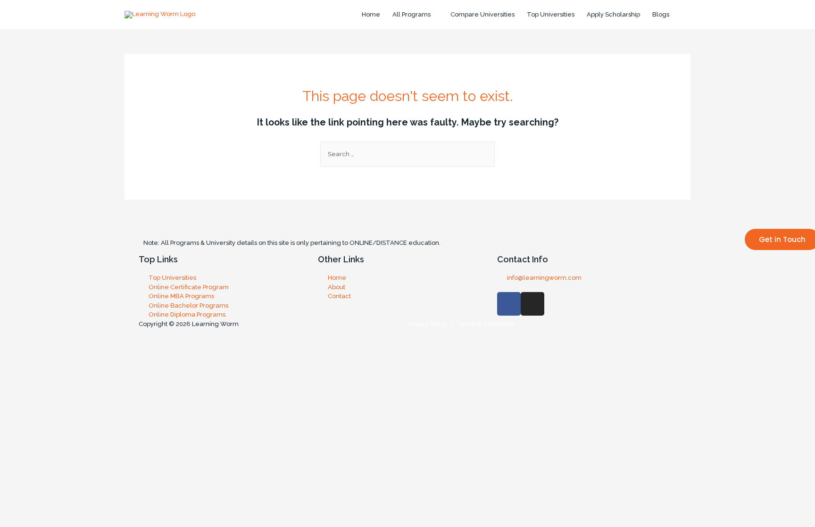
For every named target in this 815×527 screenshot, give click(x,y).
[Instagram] (532, 304)
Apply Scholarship (613, 14)
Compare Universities (482, 14)
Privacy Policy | (430, 323)
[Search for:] (407, 154)
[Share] (44, 354)
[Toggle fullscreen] (73, 354)
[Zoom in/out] (103, 354)
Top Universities (550, 14)
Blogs (660, 14)
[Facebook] (509, 304)
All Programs (411, 14)
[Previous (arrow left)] (14, 368)
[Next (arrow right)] (44, 368)
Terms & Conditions (483, 323)
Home (371, 14)
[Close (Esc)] (14, 354)
